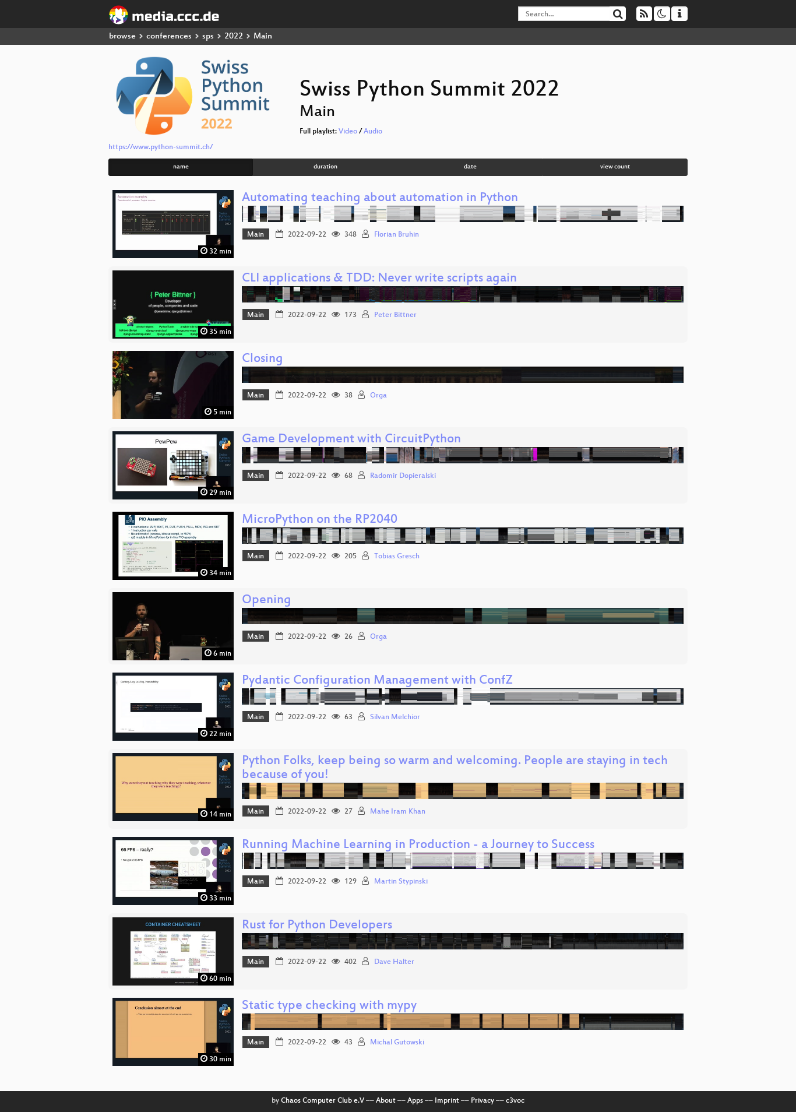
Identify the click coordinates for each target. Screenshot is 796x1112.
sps (208, 36)
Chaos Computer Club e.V (322, 1101)
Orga (378, 396)
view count (615, 167)
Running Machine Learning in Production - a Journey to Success (418, 845)
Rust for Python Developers (317, 926)
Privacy (482, 1101)
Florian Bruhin (396, 235)
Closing (262, 359)
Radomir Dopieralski (403, 476)
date (470, 167)
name (181, 167)
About (386, 1101)
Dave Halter (394, 962)
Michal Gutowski (397, 1043)
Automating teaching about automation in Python (380, 198)
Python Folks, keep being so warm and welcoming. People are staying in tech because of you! (455, 768)
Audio (373, 132)
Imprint (447, 1101)
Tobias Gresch (397, 557)
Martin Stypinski (401, 882)
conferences (169, 36)
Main (255, 235)
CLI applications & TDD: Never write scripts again (379, 279)
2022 (233, 36)
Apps (415, 1101)
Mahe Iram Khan (397, 812)
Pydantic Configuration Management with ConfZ (377, 681)
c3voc (515, 1101)
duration (325, 167)
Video (348, 132)
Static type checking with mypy (329, 1006)
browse (122, 36)
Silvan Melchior (395, 717)
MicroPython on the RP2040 (319, 520)
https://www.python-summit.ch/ (160, 147)
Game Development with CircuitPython (351, 439)
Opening (266, 600)
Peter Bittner (395, 315)
